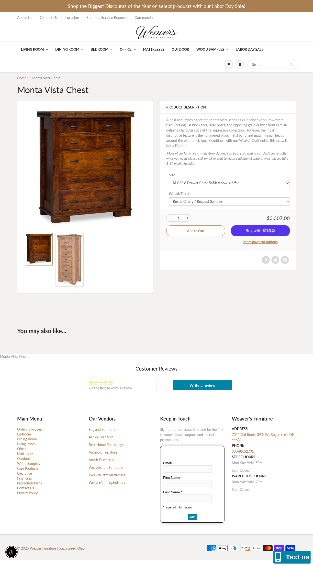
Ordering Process (30, 429)
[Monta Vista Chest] (85, 168)
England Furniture (102, 429)
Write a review (202, 385)
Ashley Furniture (101, 437)
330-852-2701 (243, 451)
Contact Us (49, 17)
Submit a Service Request (107, 17)
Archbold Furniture (103, 452)
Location (72, 17)
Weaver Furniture (43, 548)
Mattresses (153, 49)
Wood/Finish (179, 193)
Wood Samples (210, 49)
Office (126, 49)
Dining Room (67, 49)
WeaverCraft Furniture (106, 467)
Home (21, 78)
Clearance (24, 473)
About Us (24, 17)
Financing (24, 478)
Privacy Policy (27, 493)
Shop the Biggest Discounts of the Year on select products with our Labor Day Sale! (156, 6)
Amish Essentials (101, 460)
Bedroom (99, 49)
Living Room (32, 49)
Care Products (27, 468)
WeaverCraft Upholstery (107, 483)
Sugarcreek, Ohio (72, 548)
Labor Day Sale (249, 49)
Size (172, 175)
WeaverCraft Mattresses (107, 475)
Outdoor (180, 49)
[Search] (291, 65)
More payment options (260, 242)
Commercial (144, 17)
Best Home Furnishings (106, 445)
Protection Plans (29, 483)
